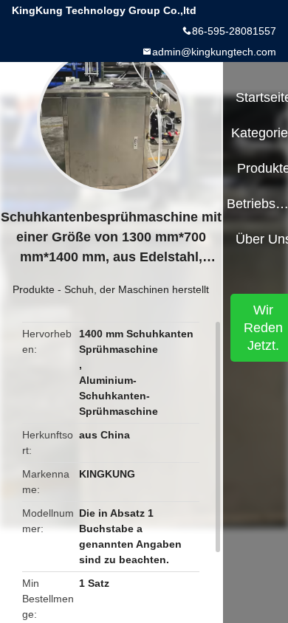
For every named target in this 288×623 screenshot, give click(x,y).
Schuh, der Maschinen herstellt (136, 289)
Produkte (34, 289)
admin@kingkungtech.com (214, 52)
